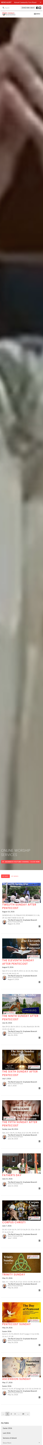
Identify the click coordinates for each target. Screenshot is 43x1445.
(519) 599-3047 (28, 8)
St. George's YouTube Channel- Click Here (21, 862)
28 (23, 1414)
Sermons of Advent (10, 1438)
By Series (14, 876)
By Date (5, 876)
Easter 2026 (7, 1428)
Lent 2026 (6, 1433)
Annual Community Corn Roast (25, 2)
